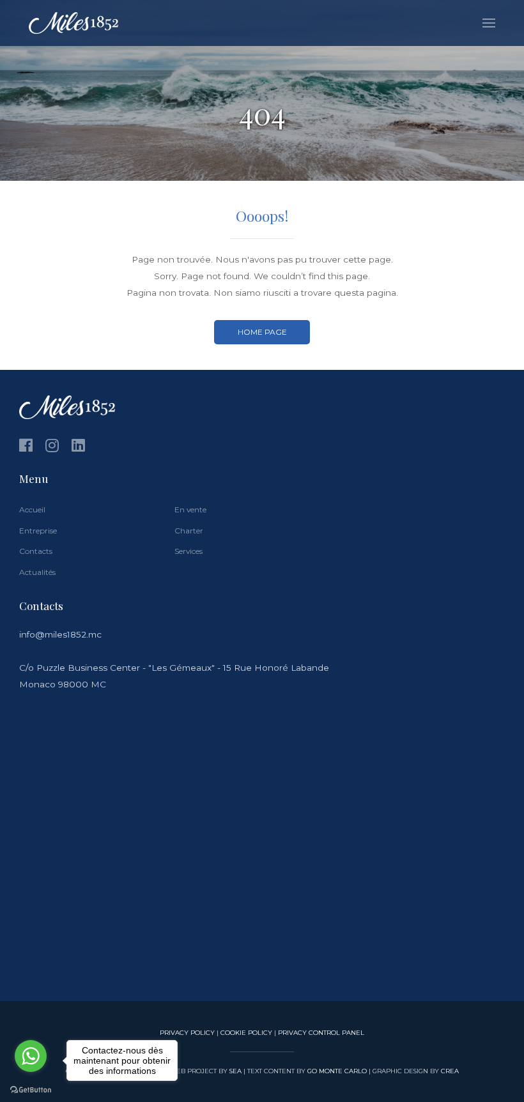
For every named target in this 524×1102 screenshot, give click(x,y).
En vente (190, 509)
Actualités (37, 572)
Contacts (35, 551)
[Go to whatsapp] (31, 1056)
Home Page (262, 332)
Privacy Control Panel (321, 1032)
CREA (450, 1071)
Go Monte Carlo (337, 1071)
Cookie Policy (246, 1032)
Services (188, 551)
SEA (235, 1071)
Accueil (32, 509)
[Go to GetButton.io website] (30, 1089)
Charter (188, 530)
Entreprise (38, 530)
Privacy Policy (187, 1032)
